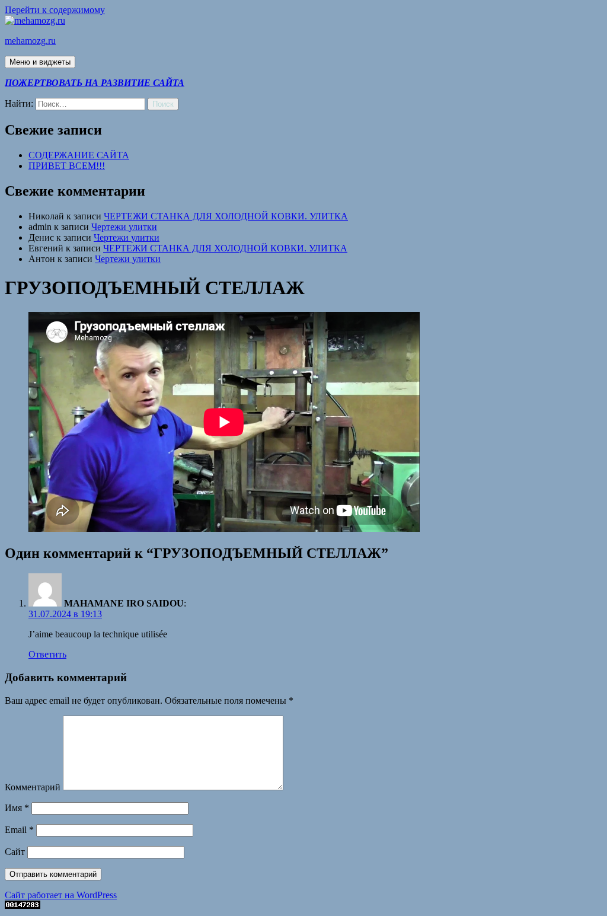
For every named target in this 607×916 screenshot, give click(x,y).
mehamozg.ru (30, 41)
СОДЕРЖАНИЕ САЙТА (78, 155)
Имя (17, 808)
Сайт (15, 852)
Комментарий (32, 787)
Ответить (47, 654)
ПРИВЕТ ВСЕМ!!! (66, 166)
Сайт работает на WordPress (61, 895)
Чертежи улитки (124, 227)
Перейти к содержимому (55, 10)
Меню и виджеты (40, 62)
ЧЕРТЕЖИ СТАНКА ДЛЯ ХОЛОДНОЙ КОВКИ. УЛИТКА (226, 216)
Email (19, 830)
